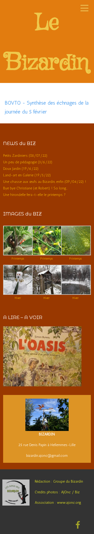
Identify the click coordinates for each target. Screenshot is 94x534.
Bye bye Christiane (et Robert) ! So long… (35, 188)
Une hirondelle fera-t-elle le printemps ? (34, 195)
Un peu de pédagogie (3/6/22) (27, 162)
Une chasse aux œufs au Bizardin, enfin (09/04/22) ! (44, 181)
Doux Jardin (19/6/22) (21, 168)
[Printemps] (18, 254)
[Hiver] (18, 293)
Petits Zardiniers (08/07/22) (25, 155)
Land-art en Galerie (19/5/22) (27, 175)
